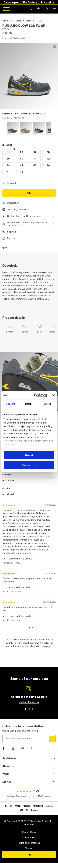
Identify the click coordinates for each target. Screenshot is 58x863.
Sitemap (29, 848)
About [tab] (47, 403)
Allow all (29, 455)
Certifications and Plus (25, 21)
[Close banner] (53, 395)
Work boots (7, 21)
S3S (41, 21)
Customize (27, 465)
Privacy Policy (29, 832)
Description (13, 203)
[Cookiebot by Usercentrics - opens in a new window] (35, 395)
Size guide (12, 183)
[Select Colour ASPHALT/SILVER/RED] (39, 128)
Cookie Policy (29, 837)
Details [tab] (29, 403)
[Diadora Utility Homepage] (6, 9)
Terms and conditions (29, 843)
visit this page (43, 646)
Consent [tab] (10, 403)
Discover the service (29, 702)
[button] (30, 9)
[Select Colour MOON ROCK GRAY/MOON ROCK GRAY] (26, 128)
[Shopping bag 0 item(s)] (46, 9)
